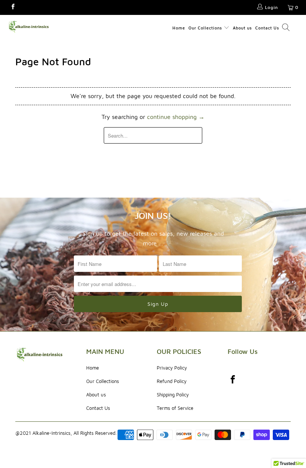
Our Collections (206, 27)
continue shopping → (175, 116)
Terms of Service (175, 408)
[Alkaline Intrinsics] (28, 26)
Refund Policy (172, 381)
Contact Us (267, 27)
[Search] (285, 28)
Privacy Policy (172, 368)
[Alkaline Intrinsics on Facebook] (12, 7)
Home (178, 27)
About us (242, 27)
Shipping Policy (173, 395)
